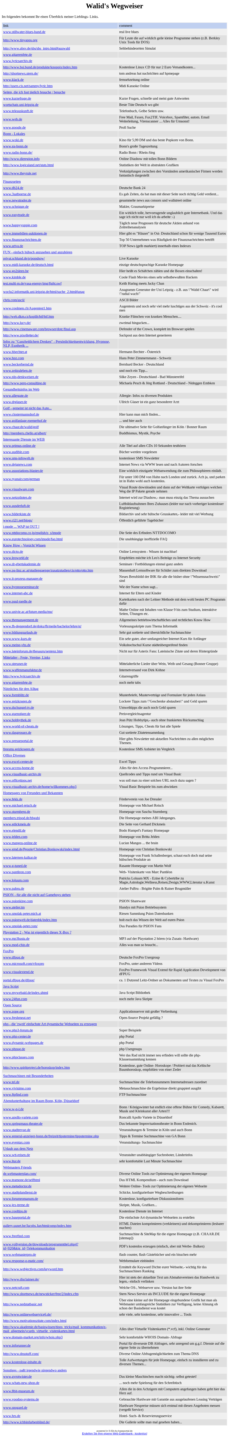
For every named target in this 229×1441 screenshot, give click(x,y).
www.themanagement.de (20, 620)
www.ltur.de (12, 1161)
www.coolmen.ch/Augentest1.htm (27, 308)
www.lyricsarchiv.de (17, 61)
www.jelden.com (15, 837)
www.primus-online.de (19, 446)
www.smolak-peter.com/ (20, 926)
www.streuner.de (15, 664)
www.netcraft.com (16, 1288)
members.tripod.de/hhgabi (21, 818)
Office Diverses (14, 755)
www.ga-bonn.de (15, 146)
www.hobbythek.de (17, 720)
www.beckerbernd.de (18, 364)
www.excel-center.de (18, 762)
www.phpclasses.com (18, 1057)
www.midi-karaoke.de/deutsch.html (28, 265)
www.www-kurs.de (17, 639)
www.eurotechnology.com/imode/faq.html (33, 539)
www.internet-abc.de (18, 593)
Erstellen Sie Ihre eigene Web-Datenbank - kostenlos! (114, 1433)
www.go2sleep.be (16, 271)
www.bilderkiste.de (17, 514)
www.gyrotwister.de (17, 1376)
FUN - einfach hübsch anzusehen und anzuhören (37, 252)
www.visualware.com (18, 489)
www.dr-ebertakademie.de (21, 564)
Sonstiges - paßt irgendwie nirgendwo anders (35, 1370)
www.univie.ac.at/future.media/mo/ (28, 612)
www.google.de (14, 127)
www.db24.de (13, 188)
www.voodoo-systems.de (21, 1399)
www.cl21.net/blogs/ (17, 520)
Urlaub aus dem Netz (18, 1149)
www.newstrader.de (17, 200)
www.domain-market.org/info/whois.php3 (33, 1337)
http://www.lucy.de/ (17, 323)
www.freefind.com (16, 1236)
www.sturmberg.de (16, 812)
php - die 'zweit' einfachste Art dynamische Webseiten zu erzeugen (50, 1024)
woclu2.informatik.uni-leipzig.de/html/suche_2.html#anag (44, 292)
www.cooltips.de (15, 1211)
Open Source (12, 1005)
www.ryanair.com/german (21, 479)
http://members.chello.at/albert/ (24, 433)
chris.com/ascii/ (14, 300)
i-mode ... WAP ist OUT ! (21, 526)
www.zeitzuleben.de (17, 370)
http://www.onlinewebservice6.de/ (27, 1314)
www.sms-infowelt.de (18, 458)
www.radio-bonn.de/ (17, 152)
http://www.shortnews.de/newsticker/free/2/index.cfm (40, 1294)
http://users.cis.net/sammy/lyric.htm (28, 86)
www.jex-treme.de (16, 1205)
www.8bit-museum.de (18, 1391)
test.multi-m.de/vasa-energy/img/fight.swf (32, 283)
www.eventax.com (16, 1142)
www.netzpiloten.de (17, 497)
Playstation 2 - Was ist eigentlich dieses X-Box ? (37, 932)
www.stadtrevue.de (16, 1130)
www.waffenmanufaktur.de (22, 670)
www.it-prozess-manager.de (22, 579)
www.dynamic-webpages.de (23, 1043)
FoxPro (8, 951)
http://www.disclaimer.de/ (21, 1279)
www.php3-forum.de (18, 1030)
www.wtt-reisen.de (16, 1155)
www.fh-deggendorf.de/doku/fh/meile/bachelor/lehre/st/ (42, 626)
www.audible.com (16, 452)
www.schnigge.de (16, 206)
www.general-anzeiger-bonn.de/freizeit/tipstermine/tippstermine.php (51, 1136)
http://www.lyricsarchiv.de (21, 676)
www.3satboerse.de (17, 194)
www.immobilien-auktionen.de (25, 233)
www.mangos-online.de (20, 843)
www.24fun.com (15, 999)
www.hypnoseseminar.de (21, 587)
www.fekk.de (12, 799)
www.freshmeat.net (17, 1018)
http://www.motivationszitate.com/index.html (34, 1321)
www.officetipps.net (17, 780)
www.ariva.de (13, 246)
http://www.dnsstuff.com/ (21, 1354)
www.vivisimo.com (17, 1088)
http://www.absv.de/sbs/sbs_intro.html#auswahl (36, 48)
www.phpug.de (14, 1049)
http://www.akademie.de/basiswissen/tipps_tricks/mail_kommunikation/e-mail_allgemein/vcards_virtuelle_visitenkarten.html (54, 1329)
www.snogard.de (15, 1407)
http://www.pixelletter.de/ (21, 335)
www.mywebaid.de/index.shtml (25, 993)
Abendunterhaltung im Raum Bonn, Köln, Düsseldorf (41, 1101)
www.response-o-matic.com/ (23, 1261)
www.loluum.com (16, 880)
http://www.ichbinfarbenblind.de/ (26, 1422)
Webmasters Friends (17, 1167)
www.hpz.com (13, 358)
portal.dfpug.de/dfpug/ (19, 980)
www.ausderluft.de (16, 506)
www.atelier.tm (14, 907)
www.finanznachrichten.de (22, 240)
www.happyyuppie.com (20, 225)
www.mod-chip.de (16, 945)
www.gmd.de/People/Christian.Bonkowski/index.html (41, 849)
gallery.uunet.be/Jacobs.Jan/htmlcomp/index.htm (37, 1226)
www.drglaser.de (15, 402)
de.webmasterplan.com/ (19, 1174)
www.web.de (12, 119)
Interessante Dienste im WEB (24, 439)
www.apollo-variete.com (20, 1117)
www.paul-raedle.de (17, 601)
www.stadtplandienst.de (20, 1192)
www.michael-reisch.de (19, 805)
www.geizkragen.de (17, 701)
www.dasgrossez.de (17, 732)
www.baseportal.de (16, 1217)
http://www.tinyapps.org (20, 40)
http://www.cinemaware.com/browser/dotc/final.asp (39, 329)
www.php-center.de (17, 1036)
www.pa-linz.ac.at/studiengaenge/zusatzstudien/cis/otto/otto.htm (48, 570)
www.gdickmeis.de (16, 824)
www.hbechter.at (15, 352)
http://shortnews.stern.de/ (20, 73)
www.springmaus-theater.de (22, 1123)
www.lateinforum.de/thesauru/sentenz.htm (33, 651)
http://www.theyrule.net (19, 173)
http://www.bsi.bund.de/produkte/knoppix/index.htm (40, 67)
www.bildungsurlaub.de (20, 632)
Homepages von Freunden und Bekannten (33, 793)
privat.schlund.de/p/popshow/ (24, 258)
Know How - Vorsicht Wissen (24, 545)
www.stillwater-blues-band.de (24, 32)
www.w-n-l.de (13, 1109)
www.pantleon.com (17, 872)
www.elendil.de (14, 830)
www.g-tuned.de (15, 866)
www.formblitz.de (16, 695)
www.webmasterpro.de (19, 1254)
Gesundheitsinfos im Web (21, 389)
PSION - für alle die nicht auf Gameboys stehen (37, 895)
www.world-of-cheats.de (20, 726)
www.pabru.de (13, 888)
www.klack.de (13, 80)
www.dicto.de (13, 551)
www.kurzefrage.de (17, 98)
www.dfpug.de (13, 957)
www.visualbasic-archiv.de (22, 774)
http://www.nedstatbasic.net (22, 1304)
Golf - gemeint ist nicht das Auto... (27, 408)
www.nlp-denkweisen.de (20, 377)
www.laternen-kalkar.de (20, 857)
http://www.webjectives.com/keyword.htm (33, 1269)
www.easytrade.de (16, 215)
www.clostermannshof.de (21, 414)
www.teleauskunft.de (18, 111)
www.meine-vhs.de (17, 645)
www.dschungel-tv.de (18, 707)
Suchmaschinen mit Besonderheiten (28, 1076)
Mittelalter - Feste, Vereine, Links (26, 657)
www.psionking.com (18, 901)
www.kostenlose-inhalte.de (22, 1362)
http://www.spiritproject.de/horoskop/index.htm (36, 1067)
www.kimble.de (14, 277)
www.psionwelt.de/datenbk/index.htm (30, 920)
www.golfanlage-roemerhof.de (25, 421)
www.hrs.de (11, 1416)
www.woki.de (13, 140)
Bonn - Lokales (14, 134)
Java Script (11, 986)
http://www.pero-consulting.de (24, 383)
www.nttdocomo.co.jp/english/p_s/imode (32, 533)
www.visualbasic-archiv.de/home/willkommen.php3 (39, 787)
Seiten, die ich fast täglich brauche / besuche (34, 92)
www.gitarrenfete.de (17, 55)
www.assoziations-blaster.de (23, 471)
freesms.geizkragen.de (18, 749)
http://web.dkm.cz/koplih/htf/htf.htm (28, 316)
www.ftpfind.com (15, 1094)
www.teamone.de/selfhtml (21, 1180)
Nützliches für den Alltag (20, 689)
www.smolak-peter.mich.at (22, 913)
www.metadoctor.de (17, 1186)
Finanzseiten (12, 181)
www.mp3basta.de (16, 938)
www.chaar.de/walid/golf (21, 427)
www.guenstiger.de (16, 714)
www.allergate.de (15, 396)
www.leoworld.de (16, 558)
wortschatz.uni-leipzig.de (20, 105)
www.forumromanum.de (20, 1199)
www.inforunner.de (17, 1345)
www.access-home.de (18, 768)
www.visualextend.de (18, 972)
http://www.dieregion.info (21, 159)
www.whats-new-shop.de (21, 1383)
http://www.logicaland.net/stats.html (28, 165)
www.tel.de (11, 1082)
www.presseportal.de (18, 741)
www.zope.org (13, 1011)
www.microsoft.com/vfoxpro (23, 964)
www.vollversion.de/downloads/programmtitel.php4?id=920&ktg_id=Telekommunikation (40, 1246)
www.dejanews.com (17, 464)
